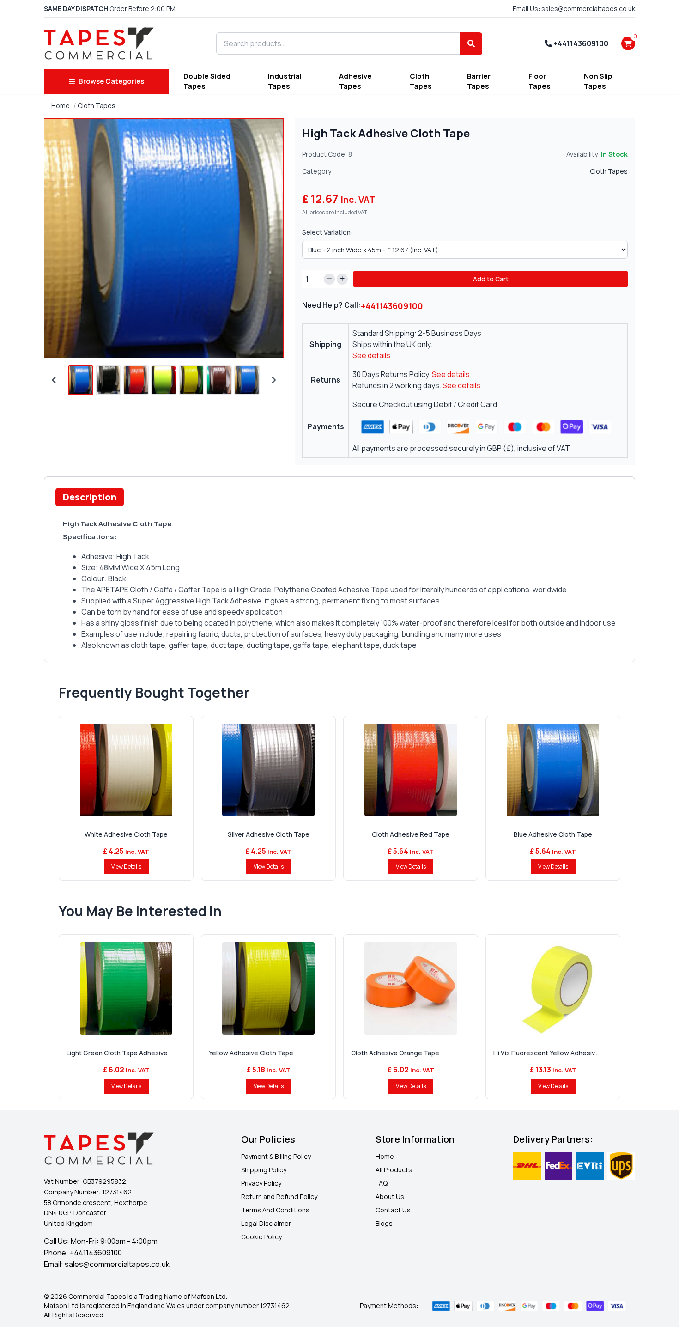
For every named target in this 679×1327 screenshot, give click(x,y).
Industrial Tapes (285, 81)
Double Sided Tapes (206, 81)
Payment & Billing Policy (276, 1156)
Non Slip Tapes (598, 81)
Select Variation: (327, 232)
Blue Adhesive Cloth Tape (553, 834)
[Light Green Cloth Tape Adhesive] (126, 988)
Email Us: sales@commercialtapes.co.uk (574, 8)
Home (60, 105)
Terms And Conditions (275, 1209)
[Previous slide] (54, 380)
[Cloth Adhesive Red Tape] (410, 770)
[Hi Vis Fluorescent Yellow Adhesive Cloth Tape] (553, 988)
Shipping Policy (263, 1169)
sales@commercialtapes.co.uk (117, 1264)
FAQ (382, 1183)
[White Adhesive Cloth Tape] (126, 770)
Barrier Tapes (479, 81)
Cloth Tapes (421, 81)
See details (371, 355)
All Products (394, 1169)
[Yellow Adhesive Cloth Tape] (268, 988)
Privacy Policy (261, 1183)
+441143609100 (580, 43)
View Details (126, 866)
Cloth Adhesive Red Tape (410, 834)
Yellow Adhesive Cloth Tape (251, 1052)
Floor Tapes (539, 81)
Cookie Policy (261, 1236)
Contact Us (393, 1209)
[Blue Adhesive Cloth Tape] (553, 770)
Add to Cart (491, 278)
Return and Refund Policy (279, 1196)
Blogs (384, 1223)
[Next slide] (273, 380)
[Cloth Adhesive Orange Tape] (410, 988)
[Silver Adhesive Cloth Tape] (268, 770)
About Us (390, 1196)
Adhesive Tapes (355, 81)
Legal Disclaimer (266, 1223)
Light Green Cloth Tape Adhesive (117, 1052)
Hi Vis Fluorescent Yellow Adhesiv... (546, 1052)
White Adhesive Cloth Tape (126, 834)
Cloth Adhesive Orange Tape (395, 1052)
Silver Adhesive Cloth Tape (268, 834)
